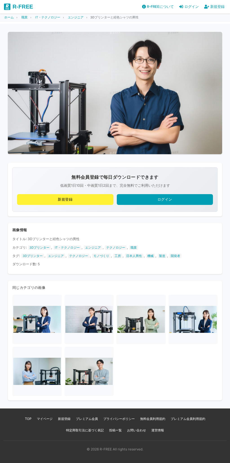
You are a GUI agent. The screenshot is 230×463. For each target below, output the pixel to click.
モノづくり (101, 256)
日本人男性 (134, 256)
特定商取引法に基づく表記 (85, 430)
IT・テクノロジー (67, 247)
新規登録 (65, 199)
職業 (133, 247)
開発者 (175, 256)
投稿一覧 (115, 430)
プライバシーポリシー (119, 419)
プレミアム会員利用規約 (188, 419)
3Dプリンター (39, 247)
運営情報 (157, 430)
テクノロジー (115, 247)
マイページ (45, 419)
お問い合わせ (136, 430)
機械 (150, 256)
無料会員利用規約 (152, 419)
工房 (118, 256)
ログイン (164, 199)
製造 (162, 256)
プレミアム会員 (87, 419)
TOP (28, 419)
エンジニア (93, 247)
